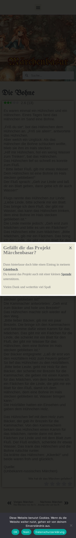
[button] (70, 247)
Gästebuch (10, 269)
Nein (26, 532)
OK (15, 532)
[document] (38, 269)
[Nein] (71, 525)
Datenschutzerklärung (49, 532)
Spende (66, 274)
